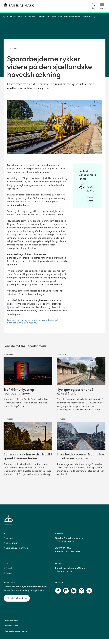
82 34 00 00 (65, 571)
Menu (102, 8)
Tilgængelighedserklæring (15, 631)
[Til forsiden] (19, 5)
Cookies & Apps (11, 626)
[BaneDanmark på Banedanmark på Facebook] (58, 592)
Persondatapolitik (11, 620)
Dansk (9, 568)
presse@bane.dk (91, 200)
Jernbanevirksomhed (17, 548)
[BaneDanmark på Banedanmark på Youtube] (89, 592)
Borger (9, 538)
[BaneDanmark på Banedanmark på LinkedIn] (73, 592)
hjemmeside (13, 307)
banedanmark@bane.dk (76, 568)
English (9, 573)
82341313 (91, 190)
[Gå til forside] (54, 523)
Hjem (5, 16)
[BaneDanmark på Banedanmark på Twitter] (81, 592)
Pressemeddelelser (26, 16)
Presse (13, 16)
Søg (93, 8)
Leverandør (12, 543)
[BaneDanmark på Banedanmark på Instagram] (66, 592)
